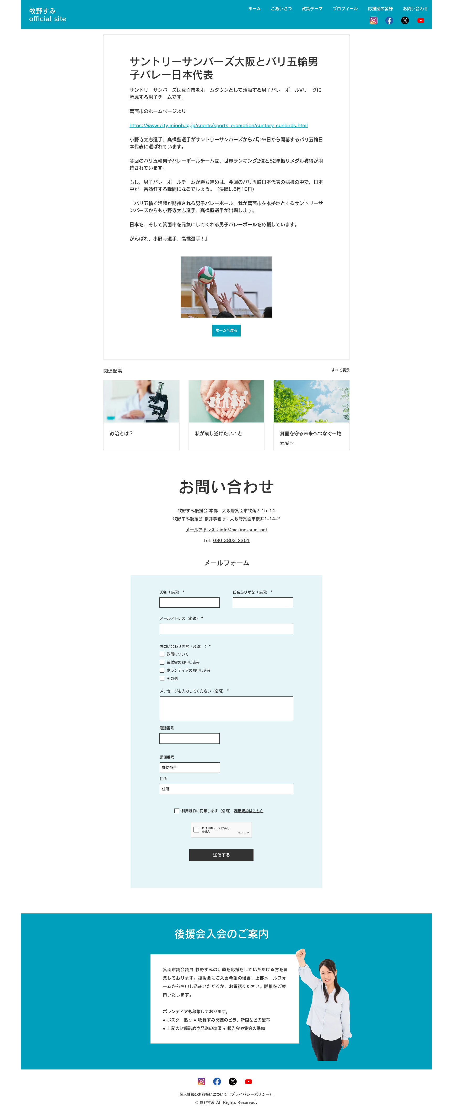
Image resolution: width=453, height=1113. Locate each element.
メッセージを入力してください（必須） (193, 691)
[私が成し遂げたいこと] (227, 401)
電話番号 (166, 728)
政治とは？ (121, 433)
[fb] (389, 20)
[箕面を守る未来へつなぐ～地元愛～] (311, 401)
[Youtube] (421, 20)
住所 (163, 778)
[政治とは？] (141, 401)
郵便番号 (167, 757)
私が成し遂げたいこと (218, 433)
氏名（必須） (170, 592)
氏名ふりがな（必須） (251, 592)
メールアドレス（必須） (180, 618)
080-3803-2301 (231, 540)
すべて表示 (340, 370)
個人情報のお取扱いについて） (226, 1094)
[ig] (374, 20)
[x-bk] (405, 20)
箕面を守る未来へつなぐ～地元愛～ (310, 438)
